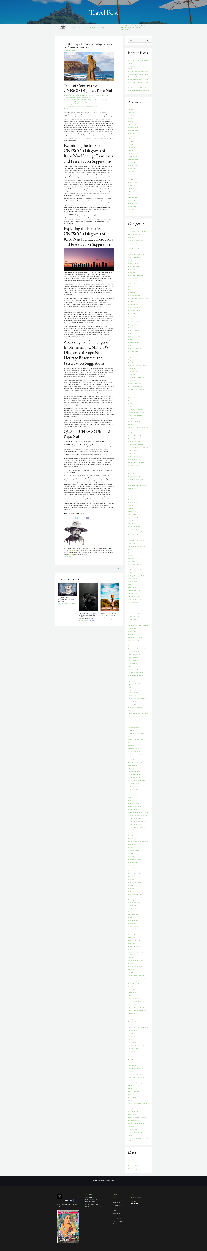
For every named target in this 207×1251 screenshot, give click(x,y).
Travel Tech (131, 1060)
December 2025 (133, 127)
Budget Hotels (132, 357)
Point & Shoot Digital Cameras (138, 815)
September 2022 (133, 203)
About (85, 27)
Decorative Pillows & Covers (137, 485)
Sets (129, 891)
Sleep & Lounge (133, 914)
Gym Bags (131, 558)
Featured (130, 538)
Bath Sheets (132, 292)
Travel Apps (131, 1033)
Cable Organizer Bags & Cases (137, 365)
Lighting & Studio (133, 669)
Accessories (131, 237)
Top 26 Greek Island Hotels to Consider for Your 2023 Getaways (67, 599)
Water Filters (132, 1114)
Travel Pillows (132, 1057)
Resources (100, 27)
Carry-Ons (131, 392)
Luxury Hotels (71, 603)
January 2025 (132, 153)
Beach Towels (132, 301)
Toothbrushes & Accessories (137, 1010)
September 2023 (133, 183)
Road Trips (131, 879)
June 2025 (131, 142)
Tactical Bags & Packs (135, 984)
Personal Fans (132, 795)
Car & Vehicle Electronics (136, 377)
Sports (130, 932)
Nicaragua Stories (133, 748)
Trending (130, 1071)
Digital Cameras (133, 494)
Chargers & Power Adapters (136, 412)
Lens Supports (132, 663)
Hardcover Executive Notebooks (138, 567)
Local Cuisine (132, 678)
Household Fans (133, 593)
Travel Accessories (133, 1030)
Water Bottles (132, 1109)
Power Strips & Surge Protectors (138, 841)
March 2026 (131, 121)
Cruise (130, 471)
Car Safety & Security (135, 383)
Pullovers (131, 847)
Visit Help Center (136, 1197)
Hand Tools (131, 561)
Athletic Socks (132, 269)
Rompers (130, 885)
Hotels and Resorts (134, 590)
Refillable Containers (134, 859)
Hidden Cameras (133, 578)
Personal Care (132, 792)
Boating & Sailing (133, 342)
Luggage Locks (132, 687)
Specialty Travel (133, 926)
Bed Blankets (132, 313)
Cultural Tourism (70, 50)
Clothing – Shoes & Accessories (138, 427)
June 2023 (131, 191)
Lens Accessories (133, 657)
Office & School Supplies (136, 763)
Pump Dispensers (133, 850)
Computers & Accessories (136, 444)
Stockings (131, 957)
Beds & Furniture (133, 330)
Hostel (130, 584)
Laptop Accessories (134, 654)
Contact (92, 27)
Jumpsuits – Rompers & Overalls (138, 625)
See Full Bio (67, 556)
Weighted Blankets (134, 1120)
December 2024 (133, 156)
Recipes (130, 853)
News (129, 742)
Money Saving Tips (134, 727)
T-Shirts (130, 972)
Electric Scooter (133, 517)
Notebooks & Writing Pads (136, 754)
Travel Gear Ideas (133, 1048)
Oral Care (131, 768)
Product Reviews (133, 844)
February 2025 (132, 150)
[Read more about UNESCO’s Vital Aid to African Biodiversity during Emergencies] (110, 597)
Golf (129, 552)
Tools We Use (132, 1004)
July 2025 (131, 139)
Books (130, 345)
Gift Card (130, 549)
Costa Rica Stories (133, 459)
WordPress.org (132, 1169)
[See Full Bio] (72, 556)
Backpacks (131, 272)
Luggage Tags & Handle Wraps (137, 698)
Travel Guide (132, 1051)
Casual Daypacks (133, 403)
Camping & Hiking (134, 374)
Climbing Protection (134, 421)
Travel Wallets (132, 1065)
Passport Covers (133, 789)
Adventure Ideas (133, 260)
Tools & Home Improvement (136, 1001)
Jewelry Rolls (132, 619)
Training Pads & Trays (135, 1019)
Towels (130, 1016)
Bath (129, 289)
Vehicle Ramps (132, 1088)
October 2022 (132, 200)
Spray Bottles (132, 949)
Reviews (130, 876)
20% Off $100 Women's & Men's (137, 231)
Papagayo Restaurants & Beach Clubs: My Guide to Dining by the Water (138, 82)
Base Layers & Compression (136, 281)
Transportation (132, 1022)
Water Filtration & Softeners (137, 1117)
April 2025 (131, 145)
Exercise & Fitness (134, 526)
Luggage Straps (133, 692)
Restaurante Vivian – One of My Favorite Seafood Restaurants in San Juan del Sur (138, 74)
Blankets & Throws (134, 336)
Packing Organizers (134, 783)
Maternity (131, 710)
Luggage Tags (132, 695)
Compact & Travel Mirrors (136, 436)
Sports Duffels (132, 943)
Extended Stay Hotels (134, 529)
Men (129, 722)
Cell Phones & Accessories (136, 409)
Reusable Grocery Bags (135, 874)
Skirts (130, 911)
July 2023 (131, 188)
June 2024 (131, 174)
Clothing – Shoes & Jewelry (136, 430)
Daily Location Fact (134, 476)
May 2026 (131, 115)
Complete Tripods (133, 439)
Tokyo (129, 995)
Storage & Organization (135, 960)
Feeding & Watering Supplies (137, 540)
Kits (129, 643)
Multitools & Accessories (136, 733)
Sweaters (131, 969)
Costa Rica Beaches (134, 456)
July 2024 (131, 171)
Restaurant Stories (134, 871)
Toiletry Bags (132, 992)
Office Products (132, 765)
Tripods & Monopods (134, 1074)
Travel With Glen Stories (135, 1068)
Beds (129, 327)
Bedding (130, 325)
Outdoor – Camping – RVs (136, 774)
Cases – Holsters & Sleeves (136, 395)
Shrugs (130, 908)
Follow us (134, 1201)
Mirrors (130, 725)
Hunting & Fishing (134, 596)
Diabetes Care (132, 488)
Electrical (131, 520)
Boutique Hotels (133, 351)
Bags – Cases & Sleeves (135, 275)
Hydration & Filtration (135, 599)
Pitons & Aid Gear (133, 809)
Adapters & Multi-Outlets (136, 254)
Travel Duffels (132, 1042)
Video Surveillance (133, 1091)
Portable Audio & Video (135, 818)
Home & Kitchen (133, 581)
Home (74, 27)
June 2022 (131, 212)
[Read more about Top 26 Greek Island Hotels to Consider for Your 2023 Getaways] (67, 589)
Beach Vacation (133, 304)
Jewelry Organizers (133, 616)
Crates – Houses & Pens (135, 468)
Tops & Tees (131, 1013)
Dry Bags (130, 508)
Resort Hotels (132, 865)
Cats (129, 406)
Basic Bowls (131, 284)
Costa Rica (131, 453)
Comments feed (133, 1166)
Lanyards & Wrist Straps (135, 651)
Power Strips (132, 838)
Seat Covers (131, 888)
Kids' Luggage (132, 634)
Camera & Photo (133, 371)
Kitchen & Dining (133, 640)
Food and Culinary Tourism (136, 546)
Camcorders (131, 368)
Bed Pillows (131, 319)
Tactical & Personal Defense (137, 978)
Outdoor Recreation (134, 777)
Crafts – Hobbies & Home (136, 462)
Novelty (130, 757)
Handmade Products (134, 564)
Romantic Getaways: (134, 882)
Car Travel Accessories (135, 386)
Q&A (67, 108)
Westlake (130, 1126)
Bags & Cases (132, 278)
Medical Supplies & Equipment (137, 716)
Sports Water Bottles (134, 946)
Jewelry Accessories (134, 608)
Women (130, 1135)
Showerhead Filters (134, 902)
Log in (130, 1160)
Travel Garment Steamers (136, 1045)
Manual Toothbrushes (135, 707)
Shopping (131, 900)
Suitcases (131, 963)
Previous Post (60, 569)
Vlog (129, 1094)
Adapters (130, 252)
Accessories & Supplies (135, 240)
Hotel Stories (132, 587)
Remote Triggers (133, 862)
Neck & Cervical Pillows (135, 739)
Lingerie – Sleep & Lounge (136, 672)
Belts (129, 333)
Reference (131, 856)
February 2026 (132, 124)
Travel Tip (131, 1063)
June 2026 (131, 112)
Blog (80, 27)
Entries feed (131, 1163)
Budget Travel (132, 360)
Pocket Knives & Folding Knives (138, 812)
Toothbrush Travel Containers (137, 1007)
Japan (130, 605)
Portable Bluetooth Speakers (137, 821)
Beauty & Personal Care (135, 307)
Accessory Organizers (134, 243)
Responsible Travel (133, 868)
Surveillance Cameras (135, 966)
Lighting (130, 666)
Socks (130, 917)
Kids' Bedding (132, 631)
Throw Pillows (132, 989)
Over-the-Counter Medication (137, 780)
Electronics (131, 523)
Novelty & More (133, 760)
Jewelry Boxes (132, 611)
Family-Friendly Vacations (136, 532)
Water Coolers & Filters (135, 1112)
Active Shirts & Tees (134, 249)
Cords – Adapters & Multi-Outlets (138, 447)
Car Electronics (132, 380)
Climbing (131, 418)
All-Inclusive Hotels (134, 266)
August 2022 (132, 206)
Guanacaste (131, 555)
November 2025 (133, 130)
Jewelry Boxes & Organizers (136, 614)
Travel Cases (132, 1036)
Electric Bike (132, 514)
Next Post (119, 569)
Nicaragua (131, 745)
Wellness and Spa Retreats (136, 1123)
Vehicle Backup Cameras (135, 1086)
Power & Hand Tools (134, 830)
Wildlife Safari (132, 1129)
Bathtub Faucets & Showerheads (138, 298)
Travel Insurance (133, 1054)
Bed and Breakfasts (134, 310)
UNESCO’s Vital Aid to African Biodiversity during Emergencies (109, 615)
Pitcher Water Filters (134, 806)
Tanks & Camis (133, 987)
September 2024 (133, 165)
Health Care (131, 573)
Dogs (129, 500)
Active (130, 246)
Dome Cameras (132, 502)
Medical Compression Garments (138, 713)
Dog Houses (131, 497)
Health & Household (134, 570)
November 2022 (133, 197)
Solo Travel (131, 923)
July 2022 (131, 209)
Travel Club (131, 1039)
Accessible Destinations (135, 234)
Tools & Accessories (134, 998)
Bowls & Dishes (133, 354)
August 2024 (132, 168)
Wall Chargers (132, 1097)
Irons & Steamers (133, 602)
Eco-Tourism (132, 511)
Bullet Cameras (132, 363)
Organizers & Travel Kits (135, 771)
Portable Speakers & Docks (136, 827)
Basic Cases (131, 287)
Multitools (131, 730)
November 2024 (133, 159)
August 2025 (132, 136)
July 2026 (131, 109)
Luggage (130, 681)
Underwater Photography (135, 1083)
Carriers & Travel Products (136, 389)
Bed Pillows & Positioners (136, 322)
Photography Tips (133, 803)
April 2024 (131, 180)
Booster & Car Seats (134, 348)
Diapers (130, 491)
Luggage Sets (132, 689)
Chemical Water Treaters (135, 415)
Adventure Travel (133, 263)
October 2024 (132, 162)
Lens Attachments (133, 660)
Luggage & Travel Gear (135, 684)
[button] (59, 1227)
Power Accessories (133, 833)
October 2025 (132, 133)
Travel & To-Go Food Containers (138, 1027)
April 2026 (131, 118)
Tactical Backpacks (134, 981)
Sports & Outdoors (134, 940)
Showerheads (132, 905)
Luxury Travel (132, 704)
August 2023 (132, 185)
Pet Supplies (132, 798)
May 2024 (131, 177)
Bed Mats (131, 316)
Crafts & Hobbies (133, 465)
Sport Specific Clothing (135, 929)
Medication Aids (133, 719)
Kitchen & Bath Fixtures (135, 637)
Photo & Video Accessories (136, 801)
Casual (130, 401)
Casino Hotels (132, 398)
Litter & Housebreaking (135, 675)
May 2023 (131, 194)
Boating (130, 339)
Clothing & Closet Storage (136, 433)
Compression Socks (134, 441)
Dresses (130, 505)
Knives (130, 646)
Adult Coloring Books (134, 257)
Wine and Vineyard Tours (135, 1132)
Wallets (130, 1100)
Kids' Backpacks (133, 628)
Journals (130, 622)
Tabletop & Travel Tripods (136, 975)
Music (130, 736)
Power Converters (133, 836)
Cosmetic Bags (132, 450)
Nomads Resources (134, 751)
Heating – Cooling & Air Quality (138, 576)
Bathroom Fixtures (134, 295)
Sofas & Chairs (133, 920)
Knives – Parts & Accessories (137, 649)
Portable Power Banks (135, 824)
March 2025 (131, 147)
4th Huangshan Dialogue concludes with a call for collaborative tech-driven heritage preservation (87, 615)
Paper (129, 786)
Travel (130, 1025)
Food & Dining (132, 543)
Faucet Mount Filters (134, 535)
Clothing (130, 424)
